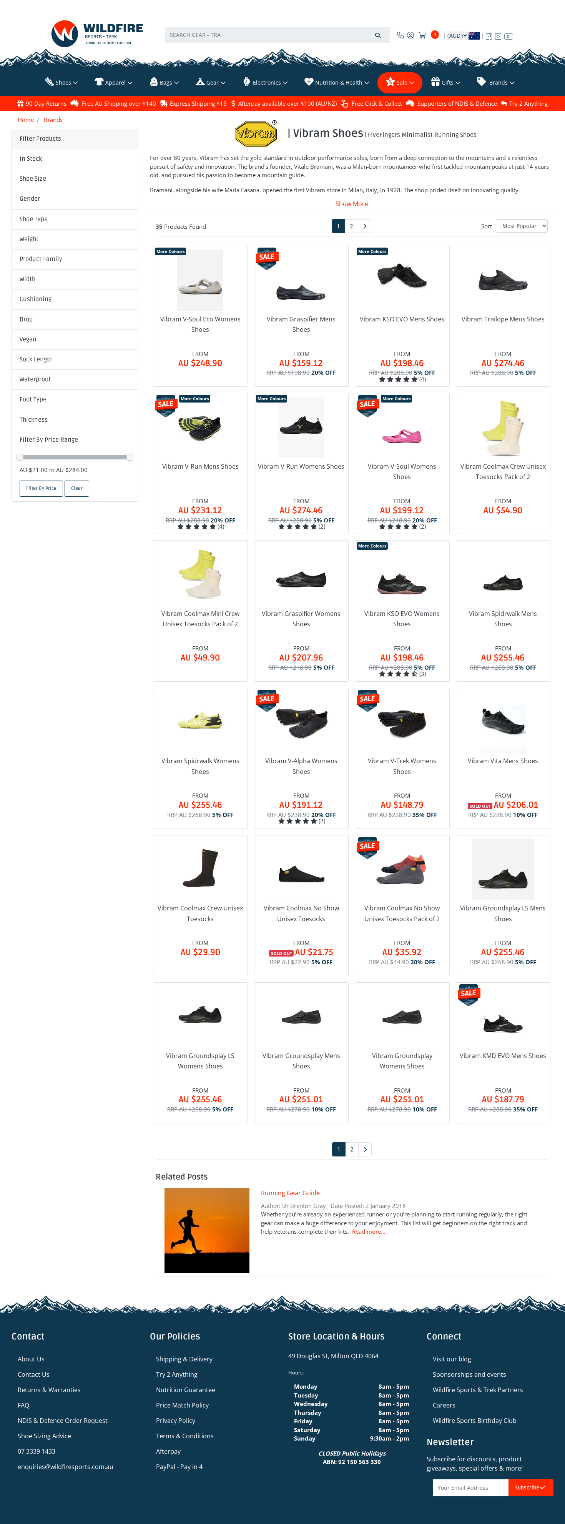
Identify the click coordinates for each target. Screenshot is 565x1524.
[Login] (410, 35)
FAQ (23, 1405)
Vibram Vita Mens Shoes (503, 761)
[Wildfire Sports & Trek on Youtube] (509, 35)
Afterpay (168, 1451)
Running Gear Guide (290, 1193)
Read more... (369, 1231)
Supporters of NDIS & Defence (457, 103)
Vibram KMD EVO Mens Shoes (503, 1055)
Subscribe (527, 1487)
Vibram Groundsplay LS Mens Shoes (503, 913)
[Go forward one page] (364, 226)
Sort (486, 226)
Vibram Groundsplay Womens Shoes (402, 1060)
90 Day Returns (46, 103)
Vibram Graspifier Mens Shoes (301, 324)
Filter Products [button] (40, 139)
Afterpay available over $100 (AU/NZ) (287, 103)
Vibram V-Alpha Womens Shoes (301, 766)
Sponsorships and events (469, 1374)
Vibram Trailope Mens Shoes (503, 319)
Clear (77, 488)
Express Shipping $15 (198, 103)
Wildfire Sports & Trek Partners (478, 1390)
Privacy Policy (175, 1420)
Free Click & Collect (377, 103)
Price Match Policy (182, 1405)
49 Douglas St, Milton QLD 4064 (333, 1356)
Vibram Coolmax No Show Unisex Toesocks (301, 913)
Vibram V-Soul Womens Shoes (402, 471)
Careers (444, 1405)
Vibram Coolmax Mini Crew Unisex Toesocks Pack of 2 (200, 618)
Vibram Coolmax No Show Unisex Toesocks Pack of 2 (402, 913)
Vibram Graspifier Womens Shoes (301, 618)
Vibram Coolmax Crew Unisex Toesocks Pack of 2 (503, 471)
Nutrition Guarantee (185, 1390)
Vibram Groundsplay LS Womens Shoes (200, 1060)
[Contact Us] (400, 35)
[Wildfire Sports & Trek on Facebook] (489, 35)
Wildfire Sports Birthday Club (475, 1420)
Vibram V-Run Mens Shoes (200, 466)
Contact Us (34, 1374)
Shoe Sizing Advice (44, 1436)
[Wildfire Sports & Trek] (97, 33)
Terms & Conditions (185, 1436)
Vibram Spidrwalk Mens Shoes (503, 618)
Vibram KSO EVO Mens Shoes (402, 319)
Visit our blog (452, 1359)
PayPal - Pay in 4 (179, 1466)
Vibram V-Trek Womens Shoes (402, 766)
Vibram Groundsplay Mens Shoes (301, 1060)
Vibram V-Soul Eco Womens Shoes (200, 324)
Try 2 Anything (528, 103)
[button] (75, 159)
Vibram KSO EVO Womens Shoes (402, 618)
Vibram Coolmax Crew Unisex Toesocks (200, 913)
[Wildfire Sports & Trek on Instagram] (498, 35)
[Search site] (378, 35)
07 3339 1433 (36, 1451)
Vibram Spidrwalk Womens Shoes (200, 766)
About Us (31, 1359)
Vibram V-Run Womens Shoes (301, 466)
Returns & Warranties (49, 1390)
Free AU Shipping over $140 (119, 103)
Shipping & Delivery (184, 1359)
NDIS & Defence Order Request (63, 1420)
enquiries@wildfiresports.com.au (65, 1466)
